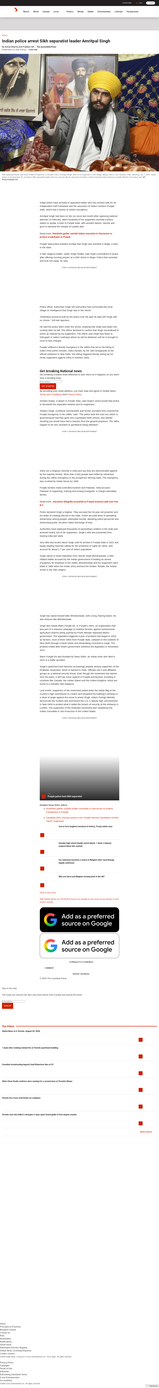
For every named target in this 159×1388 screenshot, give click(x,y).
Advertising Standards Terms (13, 1374)
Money (81, 11)
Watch (26, 11)
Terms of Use (6, 1368)
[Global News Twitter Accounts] (57, 1301)
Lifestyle (119, 11)
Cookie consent (7, 1353)
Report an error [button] (81, 974)
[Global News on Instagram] (132, 1301)
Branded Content (8, 1330)
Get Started (48, 386)
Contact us (5, 1333)
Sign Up (7, 1006)
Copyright (4, 1365)
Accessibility (6, 1380)
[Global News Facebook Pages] (19, 1301)
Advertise (4, 1371)
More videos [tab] (61, 805)
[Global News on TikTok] (57, 1321)
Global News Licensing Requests (15, 1350)
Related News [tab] (47, 805)
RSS (2, 1336)
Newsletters (5, 1339)
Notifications (6, 1341)
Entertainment (104, 11)
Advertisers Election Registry (13, 1347)
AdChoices (154, 1386)
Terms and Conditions (51, 394)
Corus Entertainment (9, 1377)
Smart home (5, 1344)
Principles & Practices (10, 1327)
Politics (70, 11)
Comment (49, 968)
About (3, 1324)
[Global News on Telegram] (95, 1321)
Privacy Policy (74, 394)
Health (91, 11)
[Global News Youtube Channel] (95, 1301)
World (36, 11)
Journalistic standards (81, 962)
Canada (45, 11)
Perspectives (132, 11)
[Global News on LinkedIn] (19, 1321)
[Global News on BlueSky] (132, 1321)
